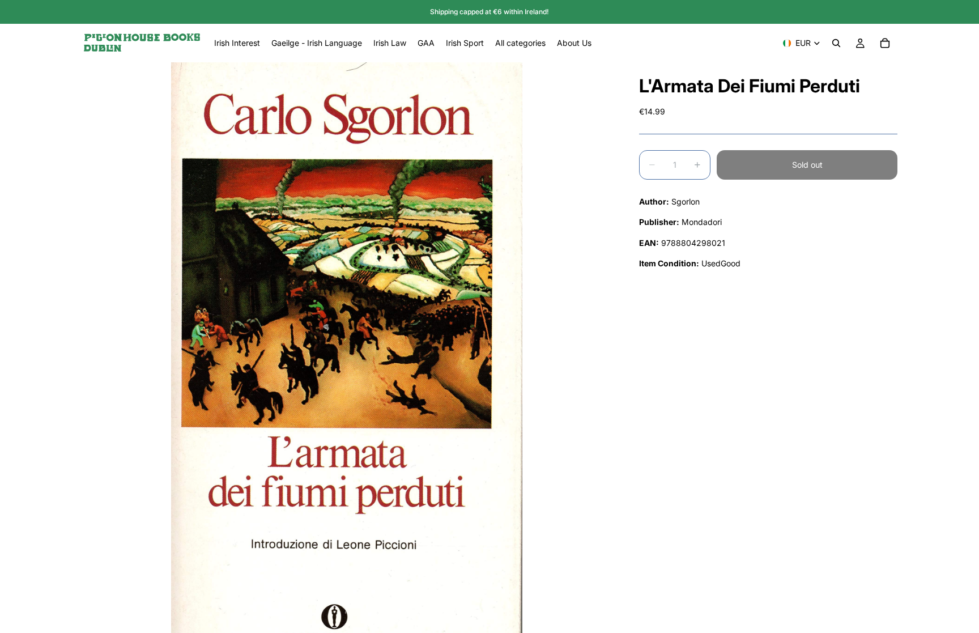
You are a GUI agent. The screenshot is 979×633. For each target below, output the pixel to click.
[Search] (836, 43)
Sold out (807, 164)
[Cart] (884, 43)
